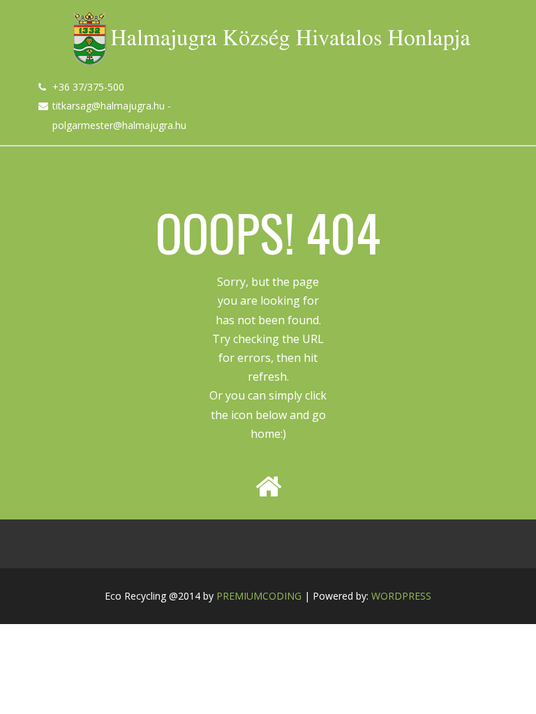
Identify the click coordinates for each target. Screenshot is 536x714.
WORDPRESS (401, 595)
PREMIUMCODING (259, 595)
